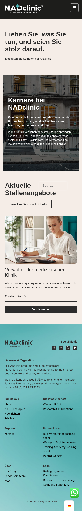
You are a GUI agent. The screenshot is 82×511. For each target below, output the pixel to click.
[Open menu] (74, 7)
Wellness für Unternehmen (59, 442)
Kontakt (9, 433)
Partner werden (52, 455)
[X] (68, 347)
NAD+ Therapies (15, 409)
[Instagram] (61, 347)
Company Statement (56, 484)
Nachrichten (12, 413)
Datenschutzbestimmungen (60, 480)
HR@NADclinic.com (31, 139)
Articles (9, 418)
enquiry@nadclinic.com (62, 383)
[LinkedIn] (75, 347)
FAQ (7, 480)
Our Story (11, 471)
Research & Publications (58, 409)
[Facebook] (54, 347)
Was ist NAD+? (52, 404)
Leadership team (15, 476)
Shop (8, 404)
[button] (16, 296)
